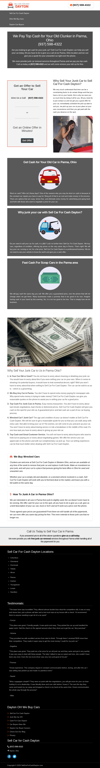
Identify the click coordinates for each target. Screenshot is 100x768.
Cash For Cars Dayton (18, 721)
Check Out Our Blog (17, 732)
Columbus (14, 558)
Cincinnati (14, 565)
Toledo (12, 569)
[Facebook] (9, 757)
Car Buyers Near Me (18, 724)
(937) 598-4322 (82, 5)
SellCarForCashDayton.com (32, 765)
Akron (12, 572)
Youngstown (15, 585)
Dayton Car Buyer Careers (20, 728)
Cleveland (14, 561)
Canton (13, 581)
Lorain (12, 588)
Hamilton (13, 592)
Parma (12, 577)
